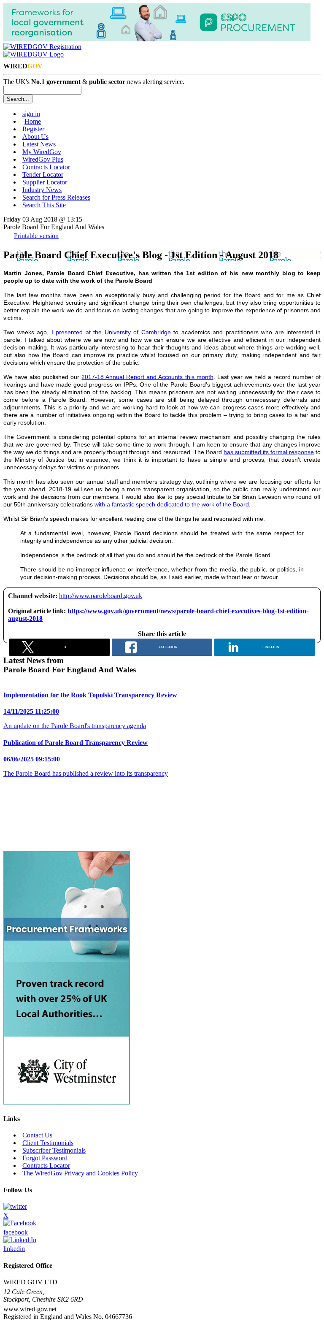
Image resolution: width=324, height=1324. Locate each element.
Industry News (42, 189)
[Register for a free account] (42, 46)
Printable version (36, 235)
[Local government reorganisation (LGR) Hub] (156, 39)
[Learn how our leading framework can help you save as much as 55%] (66, 1102)
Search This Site (44, 204)
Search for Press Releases (56, 197)
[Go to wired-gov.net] (33, 54)
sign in (31, 113)
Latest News (39, 144)
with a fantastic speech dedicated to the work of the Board (171, 504)
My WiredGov (41, 151)
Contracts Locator (46, 167)
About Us (35, 136)
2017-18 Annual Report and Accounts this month (147, 377)
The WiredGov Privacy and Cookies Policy (80, 1173)
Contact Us (37, 1135)
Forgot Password (45, 1158)
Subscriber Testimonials (54, 1150)
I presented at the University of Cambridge (111, 332)
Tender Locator (42, 174)
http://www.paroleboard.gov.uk (100, 595)
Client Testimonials (47, 1142)
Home (32, 121)
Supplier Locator (44, 182)
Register (33, 129)
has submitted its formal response (269, 452)
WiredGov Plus (42, 159)
